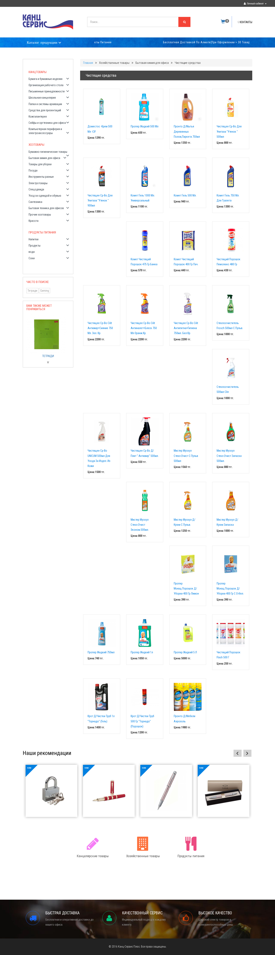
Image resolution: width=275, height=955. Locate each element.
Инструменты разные (41, 176)
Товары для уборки (40, 164)
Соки (32, 258)
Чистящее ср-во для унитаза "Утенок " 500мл (229, 131)
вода (32, 251)
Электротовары (38, 183)
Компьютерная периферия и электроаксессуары (45, 131)
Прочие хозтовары (40, 214)
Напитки (33, 239)
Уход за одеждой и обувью (45, 195)
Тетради (32, 290)
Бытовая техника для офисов (46, 208)
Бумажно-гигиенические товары (48, 151)
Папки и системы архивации (45, 104)
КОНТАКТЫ (246, 22)
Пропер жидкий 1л (142, 652)
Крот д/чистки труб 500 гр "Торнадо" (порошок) (142, 721)
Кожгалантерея (38, 116)
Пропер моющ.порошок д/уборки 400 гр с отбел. (230, 588)
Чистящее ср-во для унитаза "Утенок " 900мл (100, 200)
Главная (88, 63)
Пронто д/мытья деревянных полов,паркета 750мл (187, 131)
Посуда (33, 170)
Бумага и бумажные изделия (45, 79)
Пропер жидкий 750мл (101, 652)
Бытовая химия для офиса (44, 158)
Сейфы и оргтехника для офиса (47, 122)
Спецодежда (36, 189)
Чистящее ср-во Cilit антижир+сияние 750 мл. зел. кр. (100, 328)
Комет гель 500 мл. (185, 195)
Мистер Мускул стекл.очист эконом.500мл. (140, 524)
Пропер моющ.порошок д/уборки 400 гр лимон (186, 588)
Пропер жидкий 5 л (185, 652)
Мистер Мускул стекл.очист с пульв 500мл (186, 455)
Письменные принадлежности (47, 91)
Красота (33, 220)
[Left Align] (184, 22)
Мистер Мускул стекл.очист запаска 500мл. (229, 455)
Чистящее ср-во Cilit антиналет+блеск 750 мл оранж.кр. (144, 328)
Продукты (34, 245)
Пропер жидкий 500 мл (144, 126)
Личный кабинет (255, 3)
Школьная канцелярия (42, 97)
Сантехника (35, 201)
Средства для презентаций (45, 110)
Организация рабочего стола (46, 85)
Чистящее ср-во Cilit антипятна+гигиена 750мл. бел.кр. (186, 328)
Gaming (44, 290)
